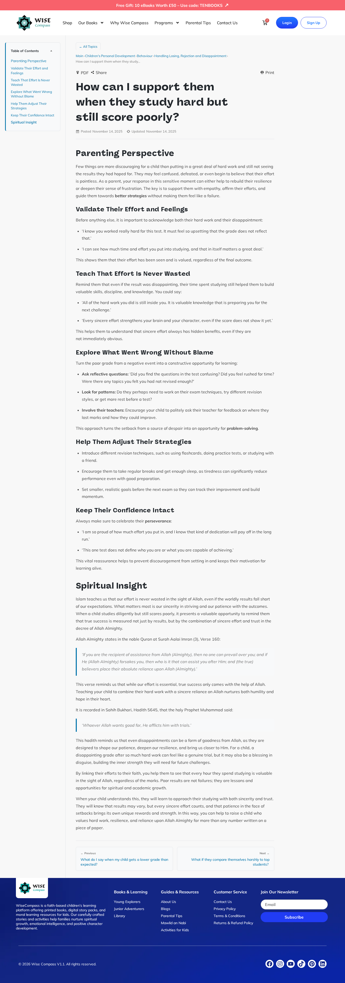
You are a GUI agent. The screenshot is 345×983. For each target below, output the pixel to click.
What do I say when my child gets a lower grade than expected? (124, 862)
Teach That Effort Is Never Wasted (30, 82)
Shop (67, 22)
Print (269, 72)
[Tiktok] (301, 964)
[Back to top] (332, 972)
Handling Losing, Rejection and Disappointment (190, 56)
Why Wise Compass (129, 22)
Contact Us (227, 22)
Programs (164, 22)
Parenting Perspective (29, 61)
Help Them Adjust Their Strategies (29, 106)
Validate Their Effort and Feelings (29, 70)
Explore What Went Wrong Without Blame (31, 94)
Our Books (87, 22)
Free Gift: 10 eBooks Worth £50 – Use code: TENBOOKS (172, 5)
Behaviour (145, 56)
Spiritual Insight (24, 122)
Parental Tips (198, 22)
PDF (85, 72)
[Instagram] (280, 964)
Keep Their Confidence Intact (33, 115)
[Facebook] (269, 964)
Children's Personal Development (110, 56)
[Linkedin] (322, 964)
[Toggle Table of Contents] (51, 51)
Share (101, 72)
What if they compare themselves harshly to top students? (230, 862)
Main (79, 56)
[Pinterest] (312, 964)
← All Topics (88, 46)
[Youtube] (291, 964)
